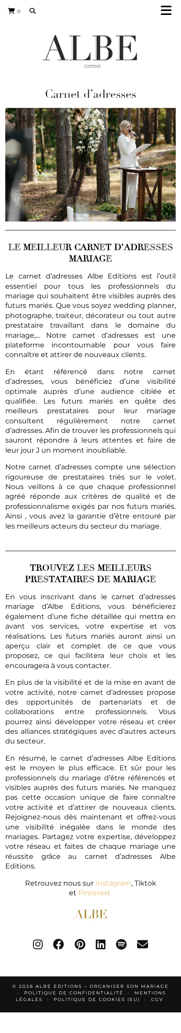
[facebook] (58, 944)
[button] (169, 11)
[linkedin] (100, 944)
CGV (157, 999)
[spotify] (121, 944)
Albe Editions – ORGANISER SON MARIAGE (102, 986)
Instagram (112, 883)
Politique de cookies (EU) (97, 999)
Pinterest (95, 893)
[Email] (142, 944)
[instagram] (38, 944)
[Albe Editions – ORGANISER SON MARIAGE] (90, 51)
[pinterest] (80, 944)
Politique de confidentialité (73, 993)
